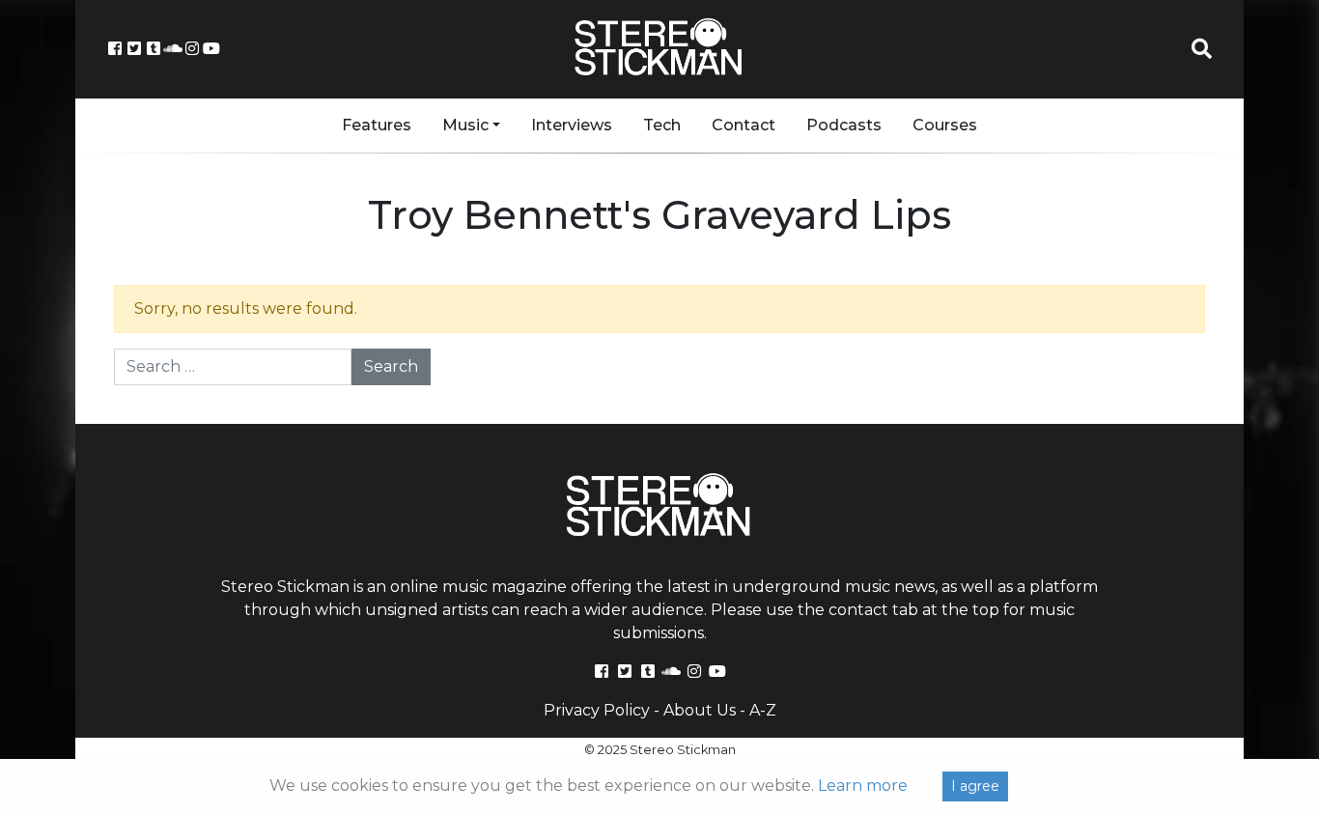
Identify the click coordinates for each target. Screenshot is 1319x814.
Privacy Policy (597, 710)
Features (376, 125)
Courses (944, 125)
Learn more (863, 785)
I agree (975, 786)
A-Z (762, 710)
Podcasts (844, 125)
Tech (662, 125)
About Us (699, 710)
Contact (743, 125)
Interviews (571, 125)
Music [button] (465, 125)
